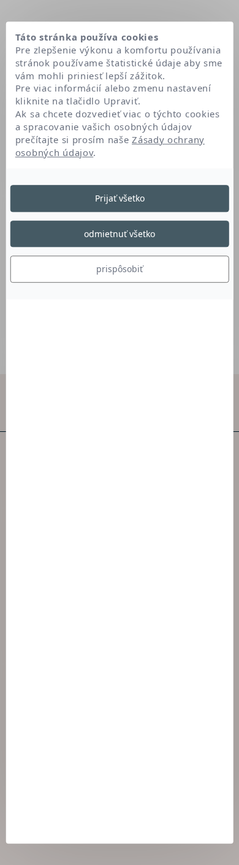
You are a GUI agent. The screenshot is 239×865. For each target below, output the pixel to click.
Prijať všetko (120, 198)
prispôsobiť (119, 269)
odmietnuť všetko (119, 234)
